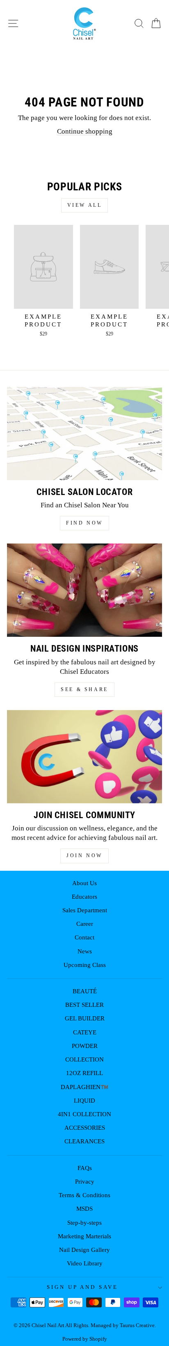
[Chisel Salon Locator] (84, 433)
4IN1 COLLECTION (84, 1113)
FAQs (85, 1167)
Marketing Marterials (84, 1236)
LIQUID (84, 1100)
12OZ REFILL (84, 1072)
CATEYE (84, 1032)
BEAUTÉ (85, 991)
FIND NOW (84, 523)
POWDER (85, 1045)
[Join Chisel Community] (84, 756)
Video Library (85, 1263)
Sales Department (84, 910)
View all (84, 205)
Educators (84, 896)
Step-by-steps (84, 1222)
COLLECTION (84, 1059)
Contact (84, 937)
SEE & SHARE (84, 689)
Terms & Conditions (84, 1194)
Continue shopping (84, 131)
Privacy (84, 1181)
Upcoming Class (85, 964)
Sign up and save (83, 1287)
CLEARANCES (84, 1141)
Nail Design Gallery (84, 1249)
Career (84, 923)
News (85, 951)
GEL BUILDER (85, 1018)
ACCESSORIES (84, 1127)
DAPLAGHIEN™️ (84, 1086)
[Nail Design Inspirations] (84, 590)
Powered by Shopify (84, 1339)
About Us (84, 882)
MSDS (84, 1208)
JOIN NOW (84, 855)
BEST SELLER (84, 1004)
